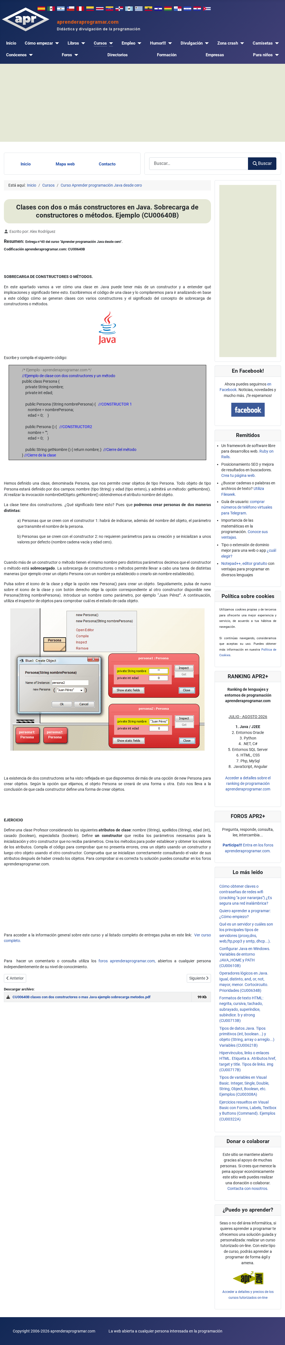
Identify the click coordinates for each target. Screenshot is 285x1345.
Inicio (11, 43)
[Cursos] (110, 43)
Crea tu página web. (238, 475)
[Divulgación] (206, 43)
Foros (67, 54)
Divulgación (192, 43)
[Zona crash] (241, 43)
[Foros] (75, 55)
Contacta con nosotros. (247, 1188)
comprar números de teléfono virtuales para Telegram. (246, 507)
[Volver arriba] (276, 1336)
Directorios (117, 54)
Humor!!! (158, 43)
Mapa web (65, 164)
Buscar (265, 163)
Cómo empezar (39, 43)
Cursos (100, 43)
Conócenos (16, 54)
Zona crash (227, 43)
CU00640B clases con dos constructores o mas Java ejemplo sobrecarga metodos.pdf (82, 997)
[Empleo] (138, 43)
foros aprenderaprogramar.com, (127, 961)
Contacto (107, 164)
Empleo (128, 43)
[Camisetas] (276, 43)
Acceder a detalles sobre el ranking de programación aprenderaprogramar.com (248, 784)
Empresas (215, 54)
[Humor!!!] (169, 43)
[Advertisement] (142, 103)
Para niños (263, 54)
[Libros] (82, 43)
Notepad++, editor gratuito (244, 563)
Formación (166, 54)
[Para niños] (276, 55)
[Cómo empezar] (56, 43)
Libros (73, 43)
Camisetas (263, 43)
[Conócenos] (30, 55)
